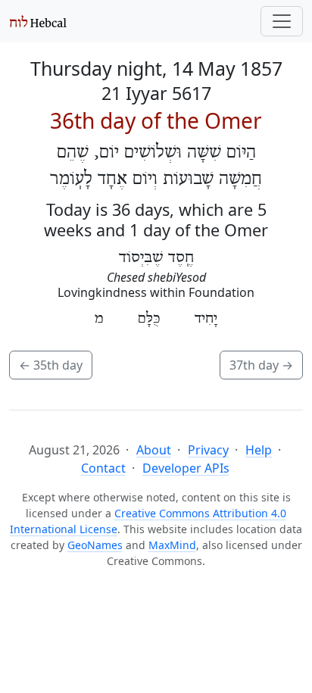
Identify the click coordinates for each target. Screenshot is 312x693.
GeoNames (95, 545)
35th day (51, 365)
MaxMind (172, 545)
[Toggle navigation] (282, 21)
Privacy (208, 450)
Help (258, 450)
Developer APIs (185, 468)
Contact (103, 468)
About (153, 450)
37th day (261, 365)
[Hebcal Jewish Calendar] (38, 21)
